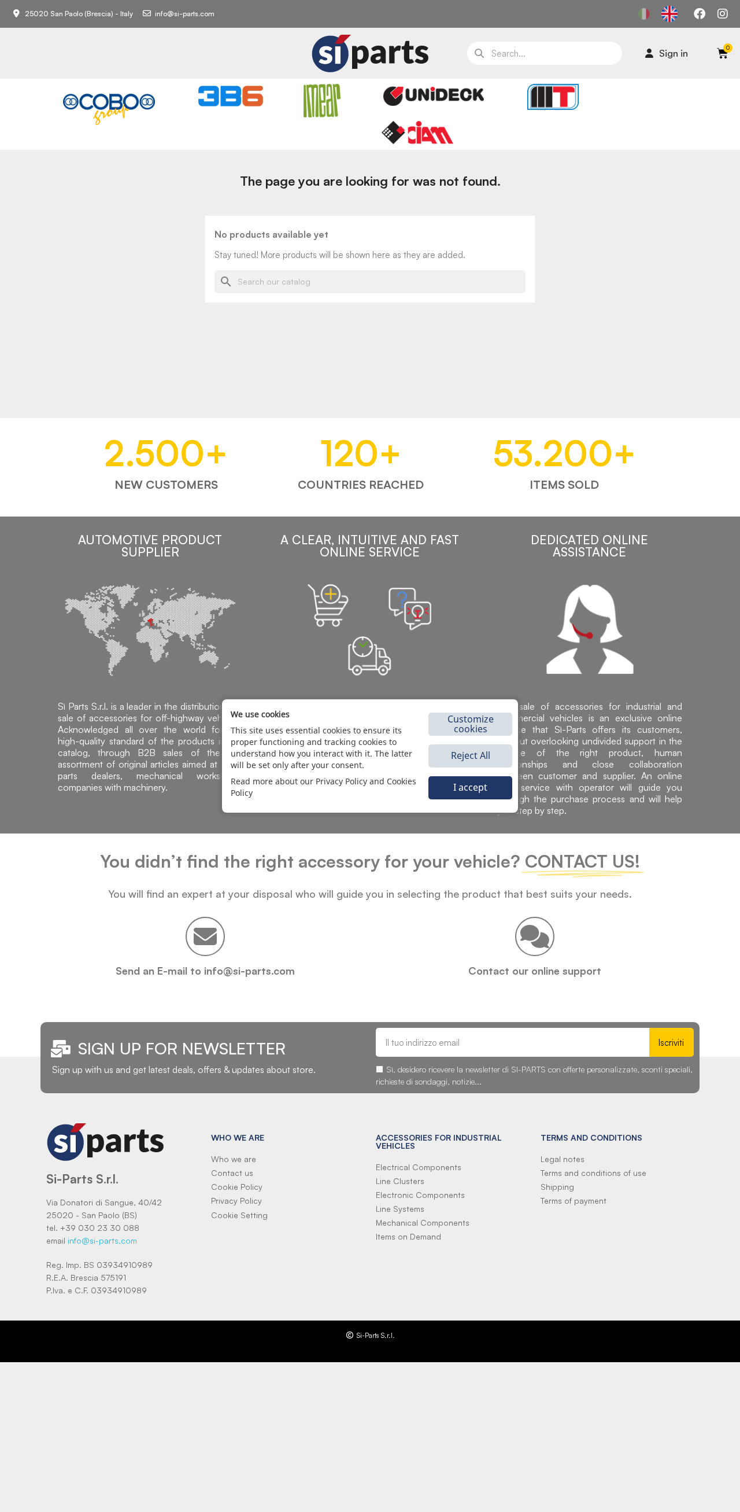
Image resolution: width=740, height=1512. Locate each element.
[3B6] (230, 96)
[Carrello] (722, 53)
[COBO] (108, 107)
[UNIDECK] (433, 96)
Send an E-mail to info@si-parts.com (205, 970)
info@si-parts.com (102, 1240)
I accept (470, 787)
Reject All (470, 755)
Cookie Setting (239, 1215)
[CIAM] (417, 132)
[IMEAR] (322, 101)
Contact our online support (534, 970)
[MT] (553, 97)
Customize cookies (470, 724)
